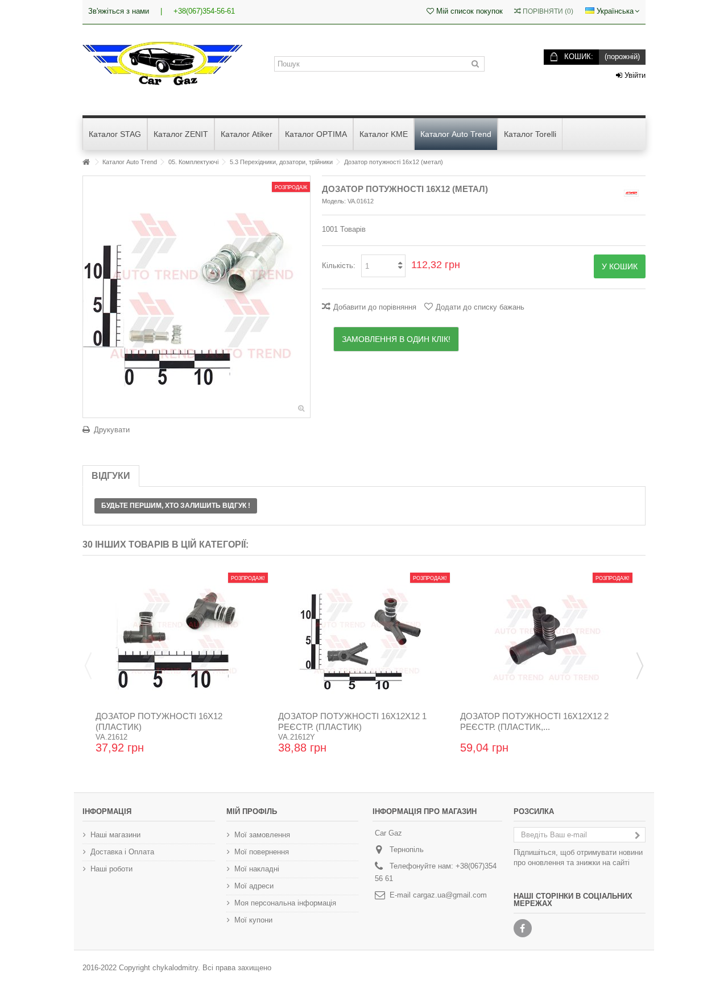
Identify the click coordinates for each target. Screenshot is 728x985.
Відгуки (111, 476)
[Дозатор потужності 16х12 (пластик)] (182, 637)
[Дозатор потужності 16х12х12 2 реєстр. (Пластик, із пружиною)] (546, 637)
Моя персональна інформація (285, 903)
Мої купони (253, 920)
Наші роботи (111, 869)
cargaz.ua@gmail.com (450, 895)
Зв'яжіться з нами (118, 11)
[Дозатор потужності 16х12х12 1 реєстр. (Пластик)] (364, 637)
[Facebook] (523, 928)
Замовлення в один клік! (396, 339)
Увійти (634, 75)
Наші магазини (115, 834)
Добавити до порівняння (374, 307)
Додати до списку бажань (480, 307)
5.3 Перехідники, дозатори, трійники (281, 161)
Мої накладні (256, 869)
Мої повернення (261, 852)
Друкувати (112, 429)
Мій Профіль (251, 811)
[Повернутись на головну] (85, 162)
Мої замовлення (262, 834)
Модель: (334, 201)
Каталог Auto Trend (129, 161)
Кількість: (338, 265)
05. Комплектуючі (193, 161)
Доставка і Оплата (122, 852)
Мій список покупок (468, 11)
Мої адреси (254, 886)
